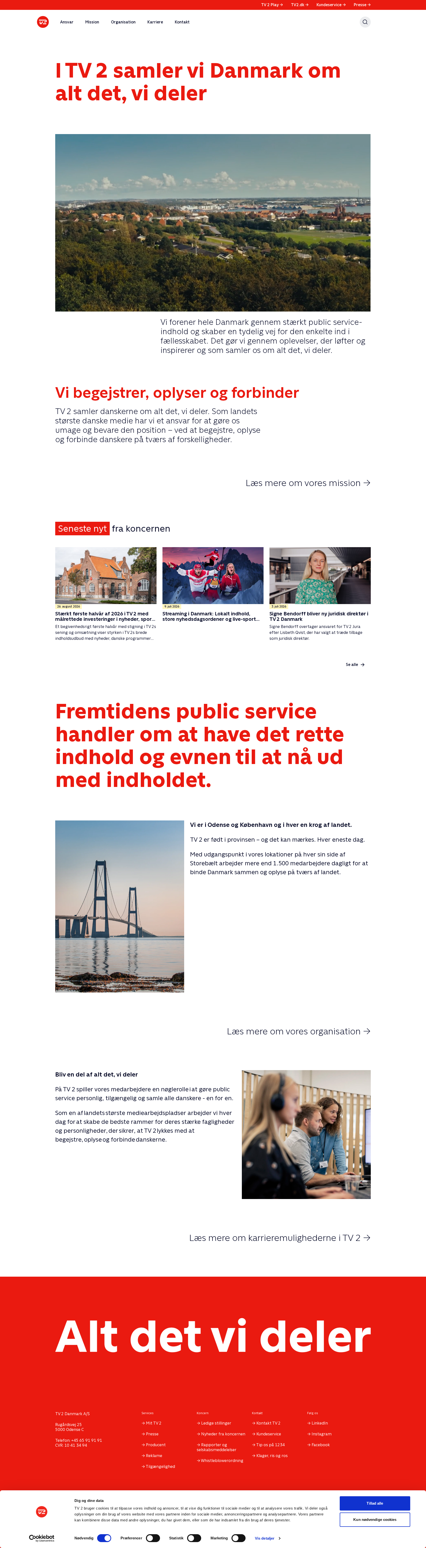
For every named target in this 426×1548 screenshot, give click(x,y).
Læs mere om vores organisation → (299, 1031)
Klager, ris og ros (272, 1455)
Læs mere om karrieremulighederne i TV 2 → (280, 1238)
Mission (92, 22)
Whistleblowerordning (222, 1460)
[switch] (153, 1538)
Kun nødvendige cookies (374, 1519)
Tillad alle (375, 1503)
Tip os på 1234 (270, 1445)
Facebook (321, 1445)
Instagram (322, 1434)
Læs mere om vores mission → (308, 483)
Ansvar (66, 22)
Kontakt (182, 22)
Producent (156, 1445)
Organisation (123, 22)
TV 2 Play (272, 4)
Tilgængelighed (160, 1466)
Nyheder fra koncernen (223, 1434)
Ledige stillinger (216, 1423)
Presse (362, 4)
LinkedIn (320, 1423)
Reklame (154, 1455)
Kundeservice (331, 4)
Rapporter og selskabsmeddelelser (216, 1447)
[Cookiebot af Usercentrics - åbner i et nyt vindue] (41, 1538)
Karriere (155, 22)
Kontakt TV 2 (268, 1423)
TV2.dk (300, 4)
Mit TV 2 (153, 1423)
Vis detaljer (264, 1538)
